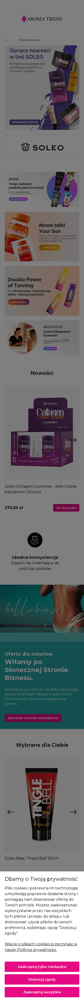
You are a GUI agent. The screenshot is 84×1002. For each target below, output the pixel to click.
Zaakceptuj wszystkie (42, 992)
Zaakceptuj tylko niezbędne (42, 967)
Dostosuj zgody (42, 979)
